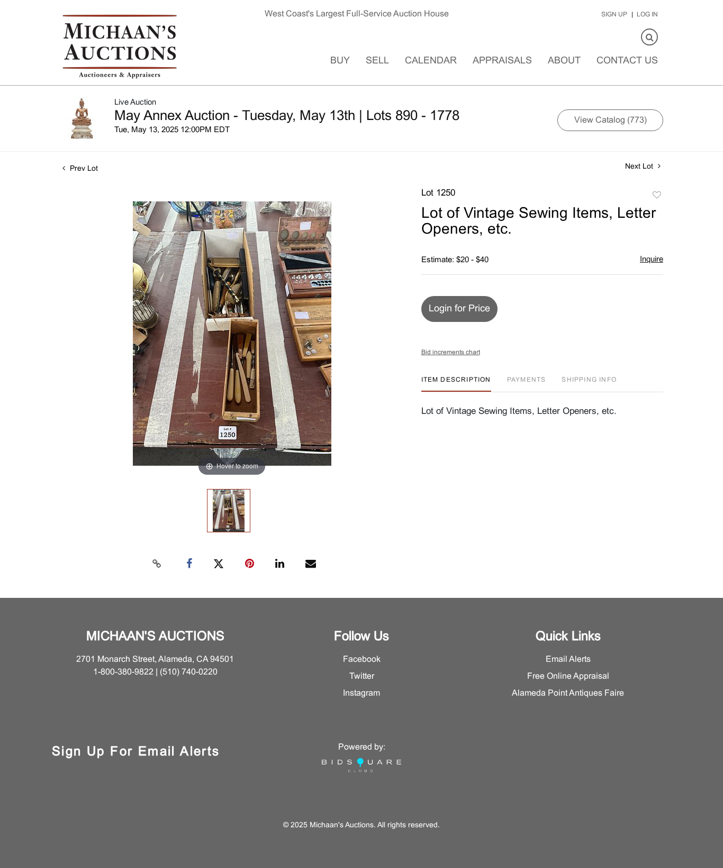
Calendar (431, 61)
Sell (377, 61)
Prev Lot (83, 168)
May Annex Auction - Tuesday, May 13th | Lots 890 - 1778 (286, 116)
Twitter (361, 676)
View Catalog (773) (610, 120)
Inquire (651, 259)
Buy (340, 61)
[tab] (456, 384)
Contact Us (627, 61)
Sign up (614, 15)
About (564, 61)
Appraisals (502, 61)
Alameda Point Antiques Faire (568, 693)
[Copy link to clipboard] (157, 564)
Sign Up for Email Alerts (136, 752)
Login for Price (459, 308)
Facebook (362, 659)
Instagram (361, 693)
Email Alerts (568, 659)
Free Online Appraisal (568, 676)
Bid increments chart (450, 352)
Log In (647, 15)
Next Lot (640, 166)
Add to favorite (656, 195)
